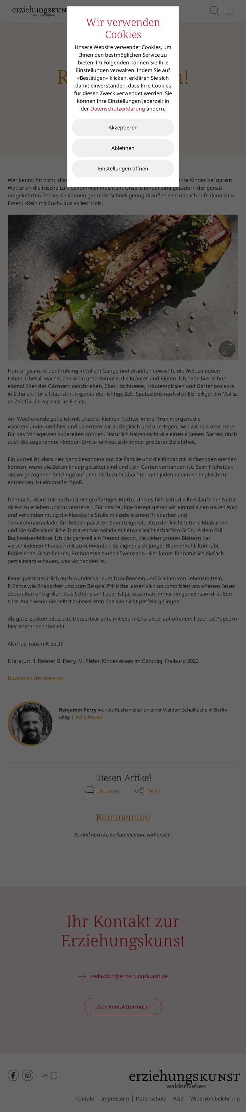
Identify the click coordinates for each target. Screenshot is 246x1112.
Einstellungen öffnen (123, 168)
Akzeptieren (123, 127)
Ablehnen (123, 148)
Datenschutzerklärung (117, 108)
